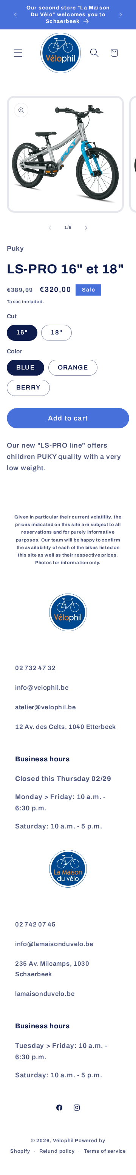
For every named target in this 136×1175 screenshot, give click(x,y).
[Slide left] (50, 227)
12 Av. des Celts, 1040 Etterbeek (65, 726)
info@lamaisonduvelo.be (54, 944)
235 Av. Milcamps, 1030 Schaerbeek (52, 969)
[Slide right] (86, 227)
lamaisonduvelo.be (44, 993)
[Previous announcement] (15, 14)
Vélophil (63, 1140)
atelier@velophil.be (45, 707)
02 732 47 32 (35, 668)
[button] (18, 53)
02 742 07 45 (35, 924)
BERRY (28, 387)
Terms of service (105, 1151)
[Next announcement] (121, 14)
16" (22, 332)
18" (56, 332)
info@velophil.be (42, 687)
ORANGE (73, 367)
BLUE (25, 367)
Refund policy (57, 1151)
